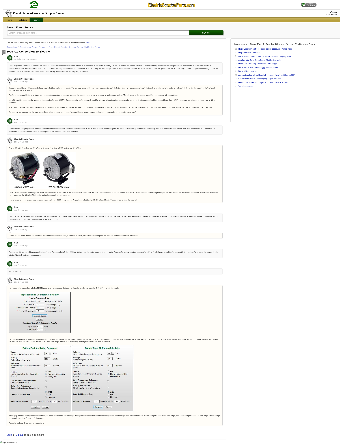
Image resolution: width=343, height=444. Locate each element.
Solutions (23, 19)
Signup (19, 434)
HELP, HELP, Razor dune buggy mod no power (258, 67)
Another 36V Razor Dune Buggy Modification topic (259, 60)
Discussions (12, 47)
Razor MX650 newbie (247, 71)
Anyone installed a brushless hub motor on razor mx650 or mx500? (266, 75)
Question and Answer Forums (32, 47)
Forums (36, 19)
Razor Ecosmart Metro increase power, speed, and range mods (265, 48)
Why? (88, 42)
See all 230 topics (245, 86)
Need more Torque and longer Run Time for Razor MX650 (263, 82)
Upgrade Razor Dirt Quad (249, 52)
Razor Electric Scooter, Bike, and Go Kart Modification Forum (74, 47)
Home (9, 19)
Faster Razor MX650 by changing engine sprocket (259, 78)
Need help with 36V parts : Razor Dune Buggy (257, 63)
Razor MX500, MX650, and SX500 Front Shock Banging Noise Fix (266, 56)
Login (9, 434)
